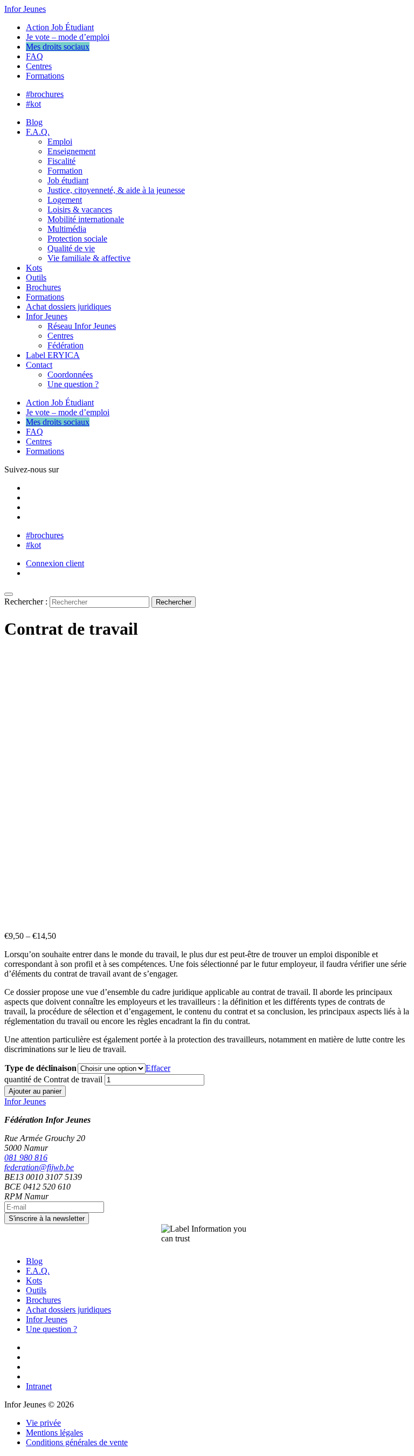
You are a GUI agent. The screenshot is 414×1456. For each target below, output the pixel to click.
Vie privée (43, 1422)
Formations (45, 75)
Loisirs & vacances (79, 209)
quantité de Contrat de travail (53, 1079)
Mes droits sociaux (57, 46)
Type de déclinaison (41, 1068)
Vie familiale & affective (88, 258)
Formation (64, 170)
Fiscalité (61, 161)
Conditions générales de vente (77, 1442)
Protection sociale (77, 238)
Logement (64, 199)
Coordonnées (70, 374)
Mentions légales (54, 1432)
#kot (33, 103)
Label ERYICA (53, 355)
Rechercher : (25, 601)
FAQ (34, 56)
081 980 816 (25, 1157)
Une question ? (73, 384)
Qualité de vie (71, 248)
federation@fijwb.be (39, 1167)
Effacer (158, 1068)
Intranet (39, 1386)
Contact (39, 364)
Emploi (59, 141)
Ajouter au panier (35, 1091)
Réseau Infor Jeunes (81, 326)
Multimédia (66, 228)
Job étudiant (67, 180)
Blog (34, 122)
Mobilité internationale (85, 219)
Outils (36, 277)
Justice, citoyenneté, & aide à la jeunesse (116, 190)
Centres (39, 66)
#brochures (45, 94)
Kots (34, 267)
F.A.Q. (38, 131)
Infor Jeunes (25, 8)
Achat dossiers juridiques (68, 306)
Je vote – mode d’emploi (67, 37)
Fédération (65, 345)
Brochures (43, 287)
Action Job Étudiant (60, 27)
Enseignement (71, 151)
